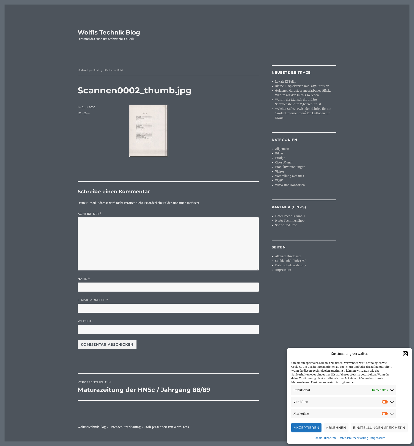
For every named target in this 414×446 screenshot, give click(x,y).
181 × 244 (84, 113)
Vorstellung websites (289, 176)
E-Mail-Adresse (93, 300)
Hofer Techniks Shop (289, 221)
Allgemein (282, 149)
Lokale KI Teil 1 (285, 81)
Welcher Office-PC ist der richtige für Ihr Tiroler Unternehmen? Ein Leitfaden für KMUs (303, 113)
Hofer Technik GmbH (290, 216)
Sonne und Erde (286, 225)
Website (85, 321)
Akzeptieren (306, 428)
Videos (279, 171)
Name (84, 279)
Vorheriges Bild (88, 70)
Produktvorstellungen (290, 167)
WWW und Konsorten (290, 185)
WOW (279, 180)
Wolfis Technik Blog (109, 32)
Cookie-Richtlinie (325, 438)
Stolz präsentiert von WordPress (166, 427)
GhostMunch (284, 162)
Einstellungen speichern (379, 428)
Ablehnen (336, 428)
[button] (405, 354)
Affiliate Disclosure (288, 256)
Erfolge (280, 158)
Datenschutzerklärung (353, 438)
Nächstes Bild (113, 70)
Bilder (279, 153)
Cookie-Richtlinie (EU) (291, 261)
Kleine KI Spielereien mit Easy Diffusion (302, 86)
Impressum (377, 438)
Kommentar (90, 213)
